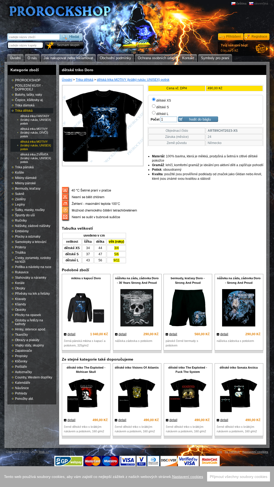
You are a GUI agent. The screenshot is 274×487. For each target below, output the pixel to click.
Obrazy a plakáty (27, 340)
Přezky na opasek (28, 315)
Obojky (20, 288)
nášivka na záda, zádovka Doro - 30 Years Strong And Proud (137, 280)
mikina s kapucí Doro (86, 278)
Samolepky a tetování (30, 242)
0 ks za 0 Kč (234, 48)
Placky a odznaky (27, 236)
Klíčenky (21, 361)
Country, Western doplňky (33, 377)
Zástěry (20, 199)
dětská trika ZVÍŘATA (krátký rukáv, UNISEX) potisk (35, 158)
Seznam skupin (68, 45)
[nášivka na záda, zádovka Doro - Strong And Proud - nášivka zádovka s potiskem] (239, 308)
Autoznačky (23, 372)
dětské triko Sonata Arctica (239, 367)
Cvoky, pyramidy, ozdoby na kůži (33, 260)
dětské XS (163, 100)
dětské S (162, 107)
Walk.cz (44, 451)
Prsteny (20, 247)
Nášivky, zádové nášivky (32, 226)
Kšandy (20, 304)
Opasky (20, 310)
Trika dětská (84, 80)
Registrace (259, 36)
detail (71, 334)
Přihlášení (233, 36)
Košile (19, 172)
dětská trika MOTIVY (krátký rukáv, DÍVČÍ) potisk (34, 132)
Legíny (20, 204)
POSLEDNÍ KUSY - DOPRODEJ (29, 87)
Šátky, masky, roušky (30, 210)
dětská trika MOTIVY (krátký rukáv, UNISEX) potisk (133, 80)
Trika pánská (24, 167)
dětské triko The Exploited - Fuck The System (187, 370)
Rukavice (22, 272)
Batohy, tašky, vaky (28, 95)
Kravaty (20, 299)
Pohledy (21, 393)
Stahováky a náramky (30, 278)
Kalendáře (22, 383)
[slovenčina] (251, 3)
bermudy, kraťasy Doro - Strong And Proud (188, 280)
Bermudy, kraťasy (27, 188)
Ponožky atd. (24, 399)
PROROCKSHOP (27, 80)
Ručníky (21, 220)
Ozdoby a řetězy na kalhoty (29, 322)
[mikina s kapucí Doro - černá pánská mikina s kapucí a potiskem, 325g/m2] (86, 308)
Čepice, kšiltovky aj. (29, 100)
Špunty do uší (25, 215)
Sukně (19, 194)
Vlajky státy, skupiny (29, 345)
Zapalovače (23, 351)
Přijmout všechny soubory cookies (238, 476)
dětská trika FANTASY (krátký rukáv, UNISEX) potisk (35, 119)
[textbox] (26, 45)
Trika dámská (25, 105)
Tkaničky (21, 335)
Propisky (21, 356)
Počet (155, 119)
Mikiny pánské (25, 183)
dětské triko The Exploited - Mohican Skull (86, 370)
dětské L (162, 114)
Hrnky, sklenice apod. (30, 329)
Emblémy (22, 231)
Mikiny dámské (26, 178)
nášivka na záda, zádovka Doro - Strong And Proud (239, 280)
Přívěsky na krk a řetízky (32, 294)
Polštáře (21, 367)
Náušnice (22, 388)
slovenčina (261, 3)
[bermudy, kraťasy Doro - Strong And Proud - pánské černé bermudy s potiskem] (188, 308)
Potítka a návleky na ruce (33, 267)
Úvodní (67, 80)
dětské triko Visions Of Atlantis (137, 367)
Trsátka (20, 252)
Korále (20, 283)
